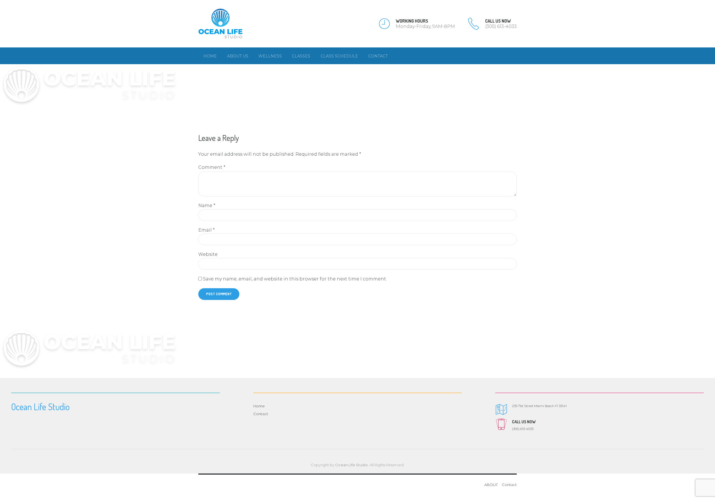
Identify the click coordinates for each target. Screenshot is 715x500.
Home (210, 56)
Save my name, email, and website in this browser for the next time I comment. (295, 279)
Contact (378, 56)
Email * (206, 230)
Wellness (270, 56)
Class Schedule (339, 56)
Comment (211, 167)
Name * (206, 205)
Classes (301, 56)
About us (237, 56)
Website (208, 254)
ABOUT (491, 484)
